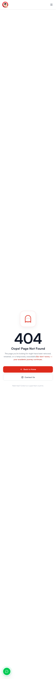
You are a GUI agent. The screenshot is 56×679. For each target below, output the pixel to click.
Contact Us (30, 377)
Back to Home (30, 369)
